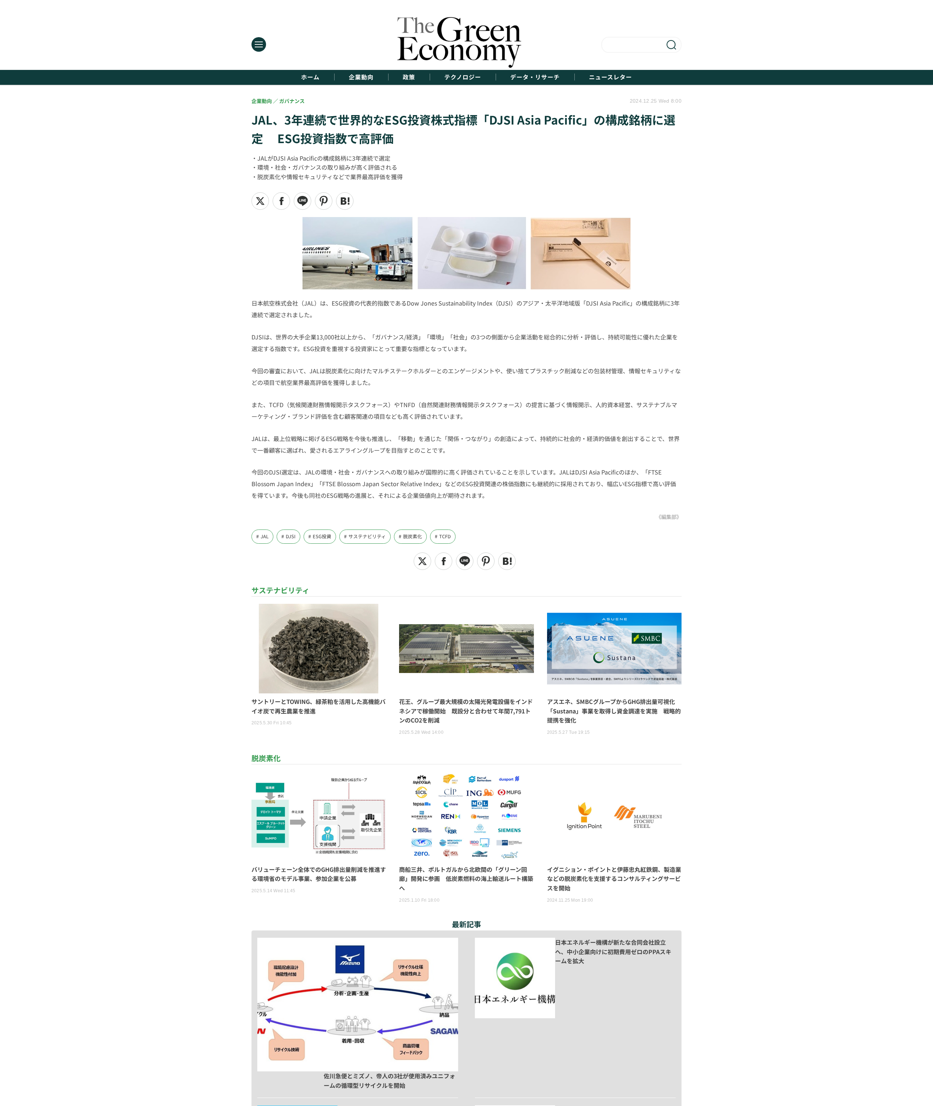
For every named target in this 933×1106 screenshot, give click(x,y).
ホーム (310, 77)
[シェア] (281, 201)
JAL (265, 536)
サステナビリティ (367, 536)
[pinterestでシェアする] (323, 201)
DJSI (291, 536)
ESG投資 (322, 536)
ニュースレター (610, 77)
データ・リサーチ (535, 77)
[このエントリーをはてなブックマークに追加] (345, 201)
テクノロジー (462, 77)
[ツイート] (260, 201)
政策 (409, 77)
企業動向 (361, 77)
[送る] (302, 201)
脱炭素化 (412, 536)
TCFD (445, 536)
